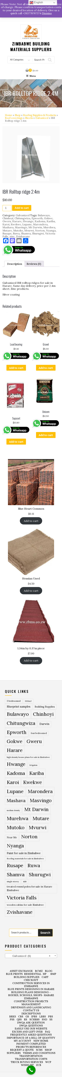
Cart (45, 977)
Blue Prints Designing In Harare (31, 989)
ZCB (38, 1065)
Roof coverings (13, 118)
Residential (32, 973)
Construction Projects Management (31, 1003)
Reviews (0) (34, 263)
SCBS (39, 1049)
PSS (12, 1019)
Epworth (37, 218)
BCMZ (39, 971)
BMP (53, 973)
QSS (19, 1019)
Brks (12, 1016)
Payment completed (31, 1043)
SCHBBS (34, 1019)
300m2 (28, 701)
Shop (18, 115)
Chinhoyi (7, 218)
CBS (20, 1016)
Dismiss (47, 13)
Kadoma (40, 221)
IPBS (34, 1016)
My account (22, 1040)
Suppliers (14, 1053)
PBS (50, 1016)
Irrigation (33, 765)
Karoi (5, 224)
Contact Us (31, 1010)
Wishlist (27, 1065)
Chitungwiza (22, 218)
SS (50, 1019)
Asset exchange (21, 971)
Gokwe (48, 218)
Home (8, 115)
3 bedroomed (14, 701)
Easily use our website (31, 1028)
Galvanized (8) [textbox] (28, 955)
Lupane (27, 224)
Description (14, 263)
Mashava (8, 227)
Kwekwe (16, 224)
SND (44, 1019)
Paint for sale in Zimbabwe (24, 853)
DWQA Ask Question (31, 1022)
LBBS (42, 1016)
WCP (48, 1062)
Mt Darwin (35, 227)
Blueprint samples (18, 706)
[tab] (14, 264)
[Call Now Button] (31, 1070)
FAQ (47, 1031)
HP (44, 973)
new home (40, 1040)
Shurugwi (38, 233)
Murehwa (49, 227)
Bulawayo (44, 215)
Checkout (31, 980)
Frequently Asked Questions (31, 1034)
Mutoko (18, 230)
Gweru (6, 221)
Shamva (26, 233)
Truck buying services (27, 1062)
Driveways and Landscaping (31, 1007)
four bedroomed (39, 733)
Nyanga (51, 230)
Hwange (28, 221)
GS (27, 1016)
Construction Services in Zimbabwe (31, 985)
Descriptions (31, 1013)
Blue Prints (14, 973)
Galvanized (41, 118)
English (38, 2)
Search (45, 932)
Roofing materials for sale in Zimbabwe (25, 858)
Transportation (31, 1056)
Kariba (51, 221)
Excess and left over (27, 1031)
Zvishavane (23, 236)
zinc (12, 236)
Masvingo (21, 227)
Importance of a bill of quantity (31, 1037)
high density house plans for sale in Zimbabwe (28, 757)
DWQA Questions (31, 1025)
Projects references (31, 1046)
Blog (48, 971)
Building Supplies (45, 706)
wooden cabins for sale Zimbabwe (25, 904)
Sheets (29, 118)
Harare (16, 221)
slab (24, 881)
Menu (33, 76)
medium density (13, 810)
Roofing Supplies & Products (39, 115)
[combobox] (31, 955)
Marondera (40, 224)
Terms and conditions (39, 1053)
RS (25, 1019)
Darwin (44, 724)
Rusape (7, 233)
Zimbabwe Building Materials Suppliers (31, 46)
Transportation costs (31, 1058)
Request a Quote (22, 1049)
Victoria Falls (22, 897)
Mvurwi (29, 230)
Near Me (12, 837)
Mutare (7, 230)
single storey (13, 881)
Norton (40, 230)
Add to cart (22, 208)
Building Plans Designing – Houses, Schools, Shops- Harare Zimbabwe (31, 995)
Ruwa (16, 233)
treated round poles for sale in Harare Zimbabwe (29, 888)
